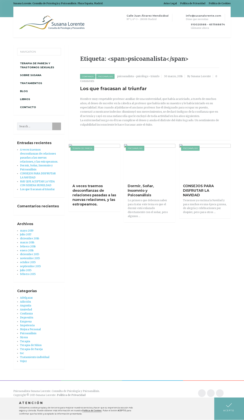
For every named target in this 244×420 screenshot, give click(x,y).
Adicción (25, 301)
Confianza (88, 76)
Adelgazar (26, 297)
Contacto (28, 107)
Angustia (25, 305)
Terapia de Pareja (82, 148)
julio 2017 (25, 234)
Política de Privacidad (192, 3)
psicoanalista (125, 76)
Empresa (26, 321)
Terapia (25, 341)
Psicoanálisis (105, 76)
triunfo (155, 76)
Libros (25, 99)
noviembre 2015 (30, 258)
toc (22, 353)
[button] (229, 409)
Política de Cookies (220, 3)
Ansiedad (26, 309)
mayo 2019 (26, 230)
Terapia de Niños (31, 345)
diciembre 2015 (29, 254)
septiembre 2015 (30, 266)
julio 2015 (25, 270)
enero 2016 (27, 250)
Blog (24, 91)
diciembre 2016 (29, 238)
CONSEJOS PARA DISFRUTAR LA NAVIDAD (198, 190)
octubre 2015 (28, 262)
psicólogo (142, 76)
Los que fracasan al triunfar (113, 88)
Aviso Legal (170, 3)
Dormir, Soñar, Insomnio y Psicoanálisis (141, 190)
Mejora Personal (30, 329)
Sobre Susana (30, 75)
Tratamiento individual (34, 357)
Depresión (26, 317)
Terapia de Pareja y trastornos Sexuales (37, 65)
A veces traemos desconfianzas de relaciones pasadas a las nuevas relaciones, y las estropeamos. (94, 195)
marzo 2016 (27, 242)
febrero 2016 (28, 246)
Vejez (23, 361)
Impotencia (27, 325)
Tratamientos (31, 83)
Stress (24, 337)
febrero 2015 (28, 274)
